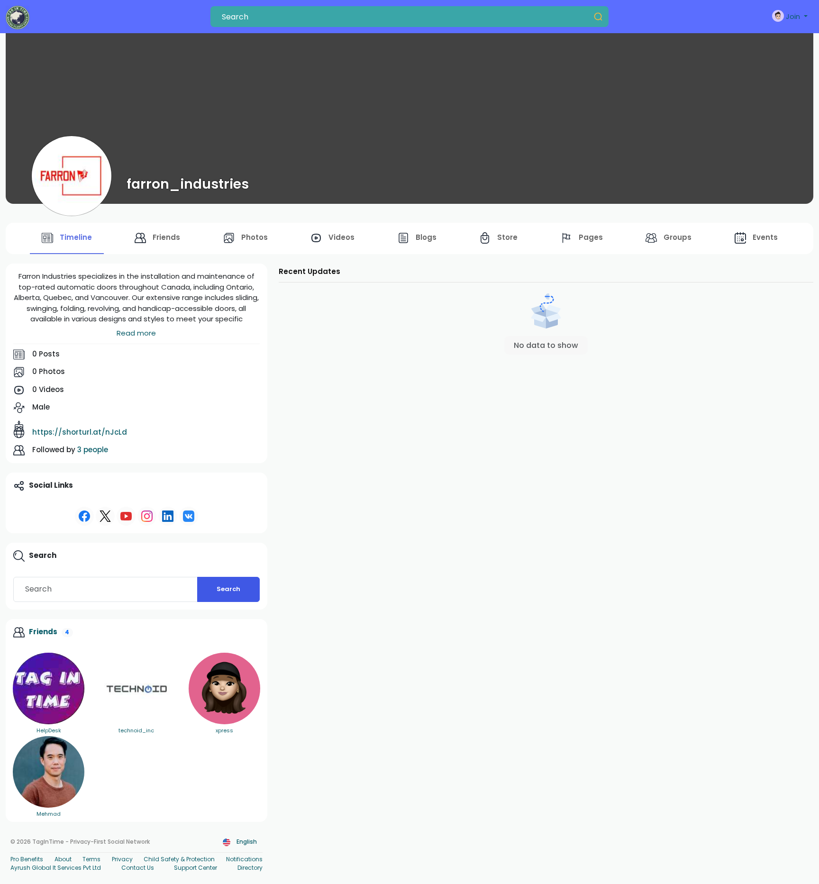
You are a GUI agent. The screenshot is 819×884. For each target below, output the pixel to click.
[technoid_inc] (136, 688)
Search (228, 588)
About (63, 859)
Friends (43, 632)
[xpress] (224, 688)
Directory (250, 868)
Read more (136, 333)
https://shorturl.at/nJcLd (79, 432)
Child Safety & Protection (179, 859)
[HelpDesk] (48, 688)
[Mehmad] (48, 772)
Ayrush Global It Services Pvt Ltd (55, 868)
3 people (92, 450)
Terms (91, 859)
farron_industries (188, 183)
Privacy (122, 859)
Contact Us (137, 868)
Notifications (244, 859)
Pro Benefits (26, 859)
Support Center (195, 868)
